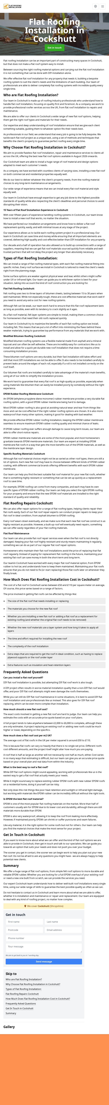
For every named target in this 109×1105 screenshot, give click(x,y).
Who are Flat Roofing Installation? (24, 979)
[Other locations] (95, 6)
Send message (44, 961)
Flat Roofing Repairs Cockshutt (22, 993)
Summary (11, 1013)
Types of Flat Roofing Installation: (23, 989)
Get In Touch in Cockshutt (19, 1008)
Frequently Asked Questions (21, 1003)
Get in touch (55, 47)
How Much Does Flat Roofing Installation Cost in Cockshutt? (38, 998)
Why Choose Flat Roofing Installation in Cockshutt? (33, 984)
